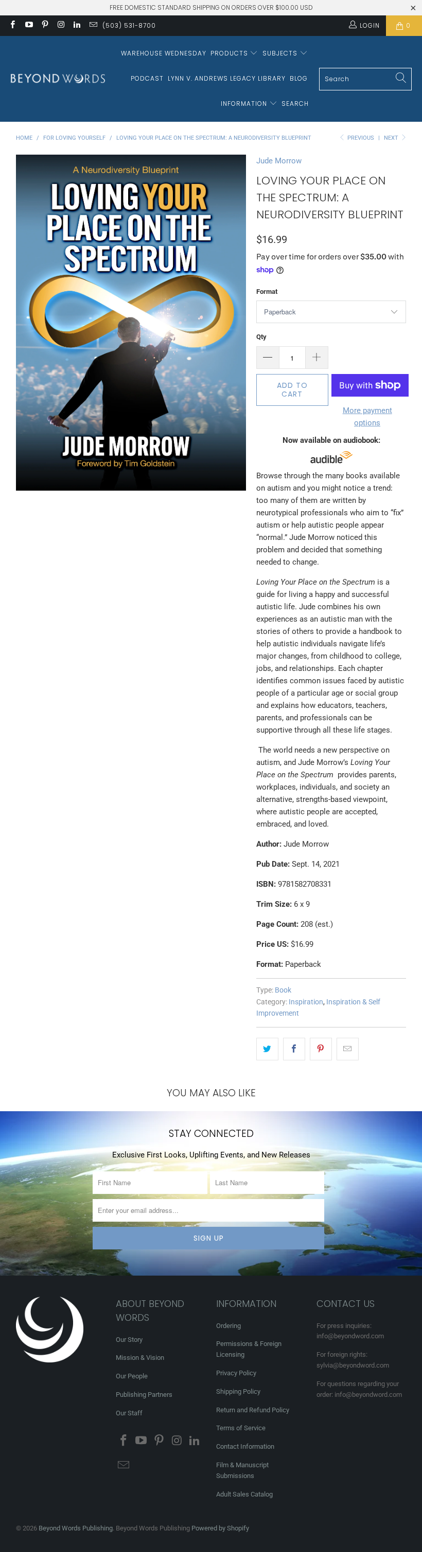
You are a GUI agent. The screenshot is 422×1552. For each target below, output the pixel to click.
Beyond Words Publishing (76, 1528)
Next (392, 138)
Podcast (147, 78)
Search (295, 103)
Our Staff (129, 1413)
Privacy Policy (236, 1373)
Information (245, 103)
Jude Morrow (279, 160)
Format (266, 291)
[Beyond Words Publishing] (58, 79)
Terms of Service (241, 1428)
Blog (299, 78)
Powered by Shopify (220, 1528)
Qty (261, 337)
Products (230, 53)
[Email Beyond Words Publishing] (92, 25)
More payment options (367, 416)
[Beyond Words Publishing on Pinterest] (44, 25)
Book (283, 990)
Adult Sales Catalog (244, 1494)
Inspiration (306, 1002)
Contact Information (245, 1446)
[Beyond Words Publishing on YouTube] (28, 25)
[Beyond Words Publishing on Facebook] (12, 25)
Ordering (228, 1326)
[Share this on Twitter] (267, 1049)
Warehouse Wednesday (163, 53)
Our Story (129, 1339)
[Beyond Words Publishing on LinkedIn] (76, 25)
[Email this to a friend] (348, 1049)
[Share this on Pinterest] (321, 1049)
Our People (132, 1376)
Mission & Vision (140, 1357)
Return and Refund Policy (252, 1410)
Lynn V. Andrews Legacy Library (227, 78)
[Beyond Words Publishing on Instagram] (60, 25)
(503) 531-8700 (129, 25)
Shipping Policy (238, 1391)
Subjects (281, 53)
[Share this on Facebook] (294, 1049)
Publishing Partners (144, 1394)
